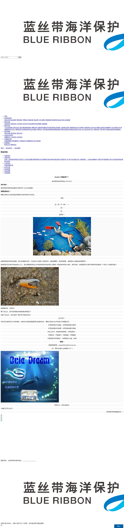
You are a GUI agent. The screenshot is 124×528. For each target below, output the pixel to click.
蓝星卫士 (22, 159)
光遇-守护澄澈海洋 (103, 159)
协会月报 (61, 120)
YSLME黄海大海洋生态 (12, 127)
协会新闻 (32, 124)
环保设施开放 (8, 165)
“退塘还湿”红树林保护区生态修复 (25, 129)
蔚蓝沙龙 (76, 159)
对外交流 (26, 124)
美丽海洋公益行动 (90, 127)
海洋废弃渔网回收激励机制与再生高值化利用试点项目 (60, 129)
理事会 (25, 120)
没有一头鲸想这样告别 (11, 159)
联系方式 (7, 144)
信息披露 (67, 120)
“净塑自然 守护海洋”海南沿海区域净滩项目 (107, 129)
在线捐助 (44, 124)
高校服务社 (15, 141)
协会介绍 (7, 120)
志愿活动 (22, 141)
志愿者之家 (8, 139)
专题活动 (13, 124)
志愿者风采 (29, 141)
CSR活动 (13, 137)
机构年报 (55, 120)
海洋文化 (20, 133)
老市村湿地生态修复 (53, 127)
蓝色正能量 (29, 159)
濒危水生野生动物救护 (103, 127)
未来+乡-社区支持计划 (85, 129)
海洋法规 (7, 133)
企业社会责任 (8, 135)
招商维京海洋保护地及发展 (51, 159)
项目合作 (7, 125)
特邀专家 (30, 120)
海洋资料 (7, 131)
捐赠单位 (7, 137)
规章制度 (49, 120)
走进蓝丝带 (8, 118)
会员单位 (19, 137)
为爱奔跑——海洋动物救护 (88, 159)
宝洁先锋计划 (115, 127)
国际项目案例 (42, 127)
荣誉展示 (20, 120)
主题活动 (7, 124)
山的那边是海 (65, 127)
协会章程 (13, 120)
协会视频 (38, 124)
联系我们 (7, 143)
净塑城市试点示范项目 (77, 127)
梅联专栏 (35, 127)
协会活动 (7, 122)
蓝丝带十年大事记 (39, 120)
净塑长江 (40, 129)
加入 (118, 526)
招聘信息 (13, 144)
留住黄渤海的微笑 (25, 127)
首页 (5, 116)
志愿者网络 (8, 141)
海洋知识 (13, 133)
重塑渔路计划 (37, 159)
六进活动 (20, 124)
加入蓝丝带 (37, 141)
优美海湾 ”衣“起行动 (66, 159)
